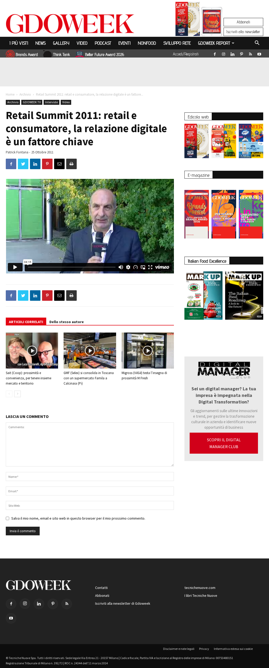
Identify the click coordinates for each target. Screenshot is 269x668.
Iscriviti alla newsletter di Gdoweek (122, 603)
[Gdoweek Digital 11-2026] (211, 28)
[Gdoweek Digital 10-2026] (223, 211)
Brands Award (27, 54)
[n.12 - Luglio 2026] (187, 20)
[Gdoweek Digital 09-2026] (251, 211)
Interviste (51, 102)
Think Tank (61, 54)
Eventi (124, 43)
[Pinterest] (241, 53)
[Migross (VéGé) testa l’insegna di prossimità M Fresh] (148, 351)
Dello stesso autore (66, 321)
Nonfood (147, 43)
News (40, 43)
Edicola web (198, 117)
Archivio (25, 94)
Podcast (103, 43)
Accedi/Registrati (186, 53)
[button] (257, 44)
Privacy (204, 649)
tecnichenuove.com (199, 587)
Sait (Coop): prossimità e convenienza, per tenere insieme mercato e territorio (28, 378)
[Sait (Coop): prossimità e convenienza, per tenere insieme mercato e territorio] (32, 351)
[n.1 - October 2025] (203, 296)
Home (10, 94)
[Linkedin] (232, 53)
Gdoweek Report (214, 43)
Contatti (101, 587)
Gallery (61, 43)
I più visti (18, 43)
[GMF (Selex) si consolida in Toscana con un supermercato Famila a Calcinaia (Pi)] (90, 351)
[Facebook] (215, 53)
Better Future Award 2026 (104, 54)
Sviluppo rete (177, 43)
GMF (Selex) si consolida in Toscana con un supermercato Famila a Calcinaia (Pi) (89, 378)
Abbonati (243, 21)
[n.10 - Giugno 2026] (251, 142)
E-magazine (198, 175)
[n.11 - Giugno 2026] (223, 142)
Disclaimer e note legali (178, 649)
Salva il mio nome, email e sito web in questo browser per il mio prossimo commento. (78, 518)
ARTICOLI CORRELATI (26, 321)
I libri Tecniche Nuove (200, 595)
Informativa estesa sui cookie (233, 649)
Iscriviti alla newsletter (243, 31)
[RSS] (250, 53)
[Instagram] (223, 53)
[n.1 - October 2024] (244, 296)
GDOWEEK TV (32, 102)
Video (82, 43)
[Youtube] (259, 53)
